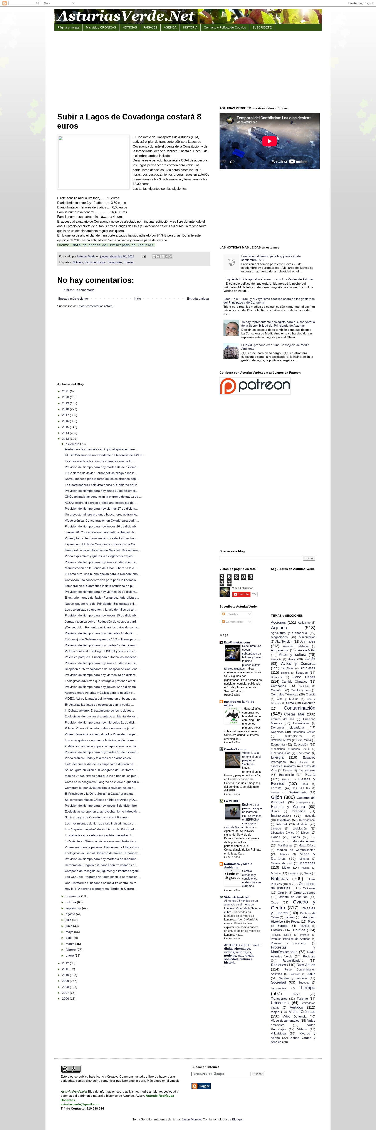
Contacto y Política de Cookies (225, 27)
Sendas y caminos (293, 978)
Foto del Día (301, 788)
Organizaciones (304, 892)
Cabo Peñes (304, 677)
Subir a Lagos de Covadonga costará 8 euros (96, 817)
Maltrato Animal (303, 841)
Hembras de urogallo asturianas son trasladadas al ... (102, 865)
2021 (66, 391)
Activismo (304, 622)
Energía (277, 757)
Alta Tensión (283, 641)
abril (69, 937)
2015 (66, 427)
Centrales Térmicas (284, 694)
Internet (281, 824)
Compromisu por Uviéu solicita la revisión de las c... (100, 787)
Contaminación (299, 708)
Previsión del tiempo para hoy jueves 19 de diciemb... (101, 615)
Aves (291, 659)
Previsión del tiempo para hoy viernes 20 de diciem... (101, 591)
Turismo (129, 262)
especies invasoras (283, 766)
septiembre (74, 908)
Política (299, 930)
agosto (71, 914)
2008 (66, 987)
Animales (307, 641)
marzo (70, 943)
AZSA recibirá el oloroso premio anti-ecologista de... (100, 502)
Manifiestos (285, 845)
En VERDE (231, 801)
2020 (66, 397)
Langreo (276, 828)
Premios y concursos (289, 943)
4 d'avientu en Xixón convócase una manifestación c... (102, 841)
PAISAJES (150, 27)
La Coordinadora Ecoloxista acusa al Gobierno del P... (102, 485)
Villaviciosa (278, 1033)
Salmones (295, 974)
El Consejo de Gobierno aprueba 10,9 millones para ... (102, 639)
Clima (290, 703)
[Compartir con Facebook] (166, 256)
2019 (66, 403)
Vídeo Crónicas (302, 1012)
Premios (304, 935)
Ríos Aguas (306, 965)
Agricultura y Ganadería (289, 633)
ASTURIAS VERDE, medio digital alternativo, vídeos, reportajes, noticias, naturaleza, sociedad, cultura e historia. (243, 953)
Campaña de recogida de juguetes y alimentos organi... (103, 871)
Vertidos (296, 1007)
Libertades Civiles (282, 832)
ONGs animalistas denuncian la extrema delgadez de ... (103, 496)
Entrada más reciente (73, 298)
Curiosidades (301, 723)
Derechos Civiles (304, 732)
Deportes (277, 732)
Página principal (68, 27)
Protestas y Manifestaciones (293, 949)
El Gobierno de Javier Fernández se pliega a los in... (101, 473)
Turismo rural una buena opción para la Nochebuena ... (103, 574)
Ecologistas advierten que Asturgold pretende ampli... (101, 681)
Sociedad (278, 982)
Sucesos (303, 982)
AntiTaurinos (279, 650)
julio (69, 920)
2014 (66, 433)
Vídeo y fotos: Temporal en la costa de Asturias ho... (100, 538)
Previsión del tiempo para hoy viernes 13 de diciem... (101, 675)
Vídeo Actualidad (236, 897)
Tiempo (307, 987)
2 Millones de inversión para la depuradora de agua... (102, 746)
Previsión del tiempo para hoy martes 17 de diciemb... (102, 645)
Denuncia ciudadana (287, 727)
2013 (66, 438)
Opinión (282, 892)
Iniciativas (283, 820)
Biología (285, 673)
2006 (66, 998)
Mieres (284, 854)
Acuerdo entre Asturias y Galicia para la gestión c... (100, 692)
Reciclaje (309, 956)
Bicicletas (307, 668)
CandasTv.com (235, 749)
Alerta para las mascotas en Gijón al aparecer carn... (101, 449)
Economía (278, 744)
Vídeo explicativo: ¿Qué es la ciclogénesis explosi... (100, 556)
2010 (66, 975)
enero (70, 955)
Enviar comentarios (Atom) (95, 306)
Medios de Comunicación (296, 849)
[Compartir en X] (162, 256)
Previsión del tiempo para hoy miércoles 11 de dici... (100, 722)
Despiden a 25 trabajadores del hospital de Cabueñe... (102, 669)
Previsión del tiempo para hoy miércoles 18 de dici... (101, 633)
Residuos (278, 965)
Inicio (137, 298)
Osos (274, 902)
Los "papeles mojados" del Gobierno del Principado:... (102, 829)
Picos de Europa (95, 262)
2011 (65, 969)
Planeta (304, 925)
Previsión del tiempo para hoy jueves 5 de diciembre (101, 805)
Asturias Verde (86, 256)
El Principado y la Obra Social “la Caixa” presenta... (100, 793)
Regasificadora (293, 960)
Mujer (286, 867)
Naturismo (293, 873)
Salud (311, 974)
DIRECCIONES (293, 736)
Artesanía (276, 659)
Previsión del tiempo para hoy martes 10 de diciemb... (102, 752)
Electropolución (280, 753)
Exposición (286, 774)
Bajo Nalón (287, 668)
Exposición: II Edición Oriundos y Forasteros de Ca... (101, 544)
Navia (307, 873)
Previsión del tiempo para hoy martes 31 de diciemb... (102, 467)
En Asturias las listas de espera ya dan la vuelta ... (99, 704)
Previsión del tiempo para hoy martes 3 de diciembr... (101, 859)
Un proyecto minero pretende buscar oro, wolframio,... (102, 514)
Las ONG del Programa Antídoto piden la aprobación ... (103, 876)
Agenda (279, 627)
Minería (304, 858)
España (304, 762)
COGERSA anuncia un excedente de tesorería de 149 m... (105, 455)
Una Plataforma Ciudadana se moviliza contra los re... (102, 883)
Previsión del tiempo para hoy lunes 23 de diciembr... (101, 562)
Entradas (231, 614)
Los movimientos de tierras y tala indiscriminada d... (100, 823)
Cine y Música (287, 698)
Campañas (278, 686)
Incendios (298, 811)
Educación (301, 744)
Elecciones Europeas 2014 (290, 749)
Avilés (310, 659)
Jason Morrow (191, 1119)
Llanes (275, 837)
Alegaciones (279, 637)
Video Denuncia (295, 1016)
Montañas (307, 863)
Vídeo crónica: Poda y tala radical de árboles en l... (100, 758)
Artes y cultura (292, 655)
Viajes (275, 1012)
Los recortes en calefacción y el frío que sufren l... (99, 835)
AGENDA (170, 27)
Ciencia (310, 694)
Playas (276, 930)
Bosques (302, 672)
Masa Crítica (307, 845)
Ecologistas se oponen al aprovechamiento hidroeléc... (102, 811)
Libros (305, 832)
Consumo (308, 703)
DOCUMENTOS (281, 740)
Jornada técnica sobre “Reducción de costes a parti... (101, 621)
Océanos (309, 888)
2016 (66, 421)
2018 (66, 409)
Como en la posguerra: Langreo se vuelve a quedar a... (103, 782)
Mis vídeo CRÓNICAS (101, 27)
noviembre (73, 896)
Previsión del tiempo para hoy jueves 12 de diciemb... (101, 686)
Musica (305, 867)
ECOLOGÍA (303, 740)
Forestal (276, 788)
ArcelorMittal (306, 650)
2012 (66, 963)
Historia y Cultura (288, 807)
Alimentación (307, 637)
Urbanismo (280, 1003)
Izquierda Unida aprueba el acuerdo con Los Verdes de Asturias (270, 279)
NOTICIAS (130, 27)
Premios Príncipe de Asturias (290, 938)
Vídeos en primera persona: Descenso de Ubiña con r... (103, 847)
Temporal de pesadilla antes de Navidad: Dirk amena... (102, 550)
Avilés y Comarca (298, 664)
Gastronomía (298, 792)
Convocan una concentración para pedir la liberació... (101, 580)
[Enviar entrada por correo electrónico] (143, 256)
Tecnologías (278, 988)
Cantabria (304, 686)
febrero (71, 949)
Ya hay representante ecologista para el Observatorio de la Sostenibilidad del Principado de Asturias (278, 323)
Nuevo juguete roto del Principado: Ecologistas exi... (100, 603)
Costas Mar (294, 714)
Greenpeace (303, 802)
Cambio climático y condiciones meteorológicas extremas (251, 878)
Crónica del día (282, 719)
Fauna (310, 774)
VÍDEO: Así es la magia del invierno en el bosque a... (101, 698)
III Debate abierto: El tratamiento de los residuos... (99, 710)
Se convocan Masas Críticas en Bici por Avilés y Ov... (101, 799)
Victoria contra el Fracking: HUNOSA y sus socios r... (101, 651)
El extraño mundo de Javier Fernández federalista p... (102, 597)
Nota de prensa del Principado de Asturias (113, 245)
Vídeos (302, 1029)
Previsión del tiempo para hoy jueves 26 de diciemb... (101, 526)
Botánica (276, 677)
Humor (275, 811)
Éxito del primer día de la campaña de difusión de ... (101, 764)
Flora (305, 784)
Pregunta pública (281, 935)
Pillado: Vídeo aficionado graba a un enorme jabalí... (101, 728)
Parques (289, 917)
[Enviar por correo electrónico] (154, 256)
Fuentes (275, 792)
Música (276, 873)
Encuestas (303, 753)
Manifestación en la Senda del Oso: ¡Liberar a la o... (101, 568)
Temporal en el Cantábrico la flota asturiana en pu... (100, 586)
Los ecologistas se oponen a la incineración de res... (101, 740)
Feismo (286, 779)
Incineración (281, 815)
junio (69, 926)
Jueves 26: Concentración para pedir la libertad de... (101, 532)
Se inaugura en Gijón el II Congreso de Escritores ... (101, 770)
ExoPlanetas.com (237, 642)
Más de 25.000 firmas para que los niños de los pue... (102, 775)
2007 (66, 992)
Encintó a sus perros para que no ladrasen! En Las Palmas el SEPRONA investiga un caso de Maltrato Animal (243, 816)
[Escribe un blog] (158, 256)
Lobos (295, 837)
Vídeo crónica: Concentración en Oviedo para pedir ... (102, 520)
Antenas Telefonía (296, 646)
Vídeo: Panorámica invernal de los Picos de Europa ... (102, 734)
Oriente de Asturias (293, 896)
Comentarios (234, 621)
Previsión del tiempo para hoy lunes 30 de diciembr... (101, 490)
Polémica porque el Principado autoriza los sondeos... (102, 657)
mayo (70, 932)
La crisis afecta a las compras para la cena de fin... (100, 461)
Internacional (307, 820)
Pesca (295, 921)
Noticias (78, 262)
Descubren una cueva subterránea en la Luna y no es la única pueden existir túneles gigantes (243, 657)
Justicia (302, 824)
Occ (291, 884)
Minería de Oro (281, 863)
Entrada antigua (198, 298)
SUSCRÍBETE (262, 27)
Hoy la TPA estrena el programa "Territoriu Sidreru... (100, 888)
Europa (287, 770)
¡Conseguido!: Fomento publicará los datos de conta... (102, 627)
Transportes (114, 262)
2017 (66, 415)
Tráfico (295, 994)
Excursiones (307, 770)
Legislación (299, 828)
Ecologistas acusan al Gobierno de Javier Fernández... (102, 853)
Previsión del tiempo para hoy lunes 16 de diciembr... (101, 663)
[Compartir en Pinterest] (170, 256)
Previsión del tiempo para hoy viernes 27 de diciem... (101, 508)
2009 (66, 980)
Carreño (276, 690)
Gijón (276, 797)
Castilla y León (301, 690)
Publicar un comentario (78, 290)
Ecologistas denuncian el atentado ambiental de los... (101, 716)
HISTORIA (190, 27)
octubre (71, 902)
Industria (309, 815)
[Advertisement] (188, 68)
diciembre (73, 444)
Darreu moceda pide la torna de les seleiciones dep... (101, 478)
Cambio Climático (294, 681)
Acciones (278, 622)
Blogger (237, 1119)
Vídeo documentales (285, 1020)
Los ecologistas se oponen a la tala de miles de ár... (100, 609)
